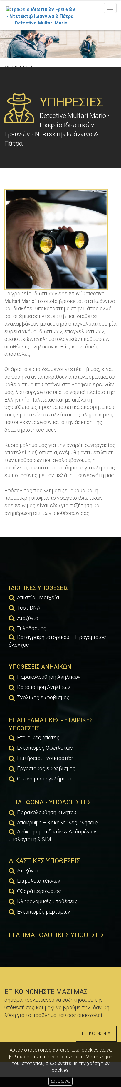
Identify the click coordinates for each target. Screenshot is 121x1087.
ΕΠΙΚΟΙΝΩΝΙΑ (96, 1033)
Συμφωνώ (60, 1081)
